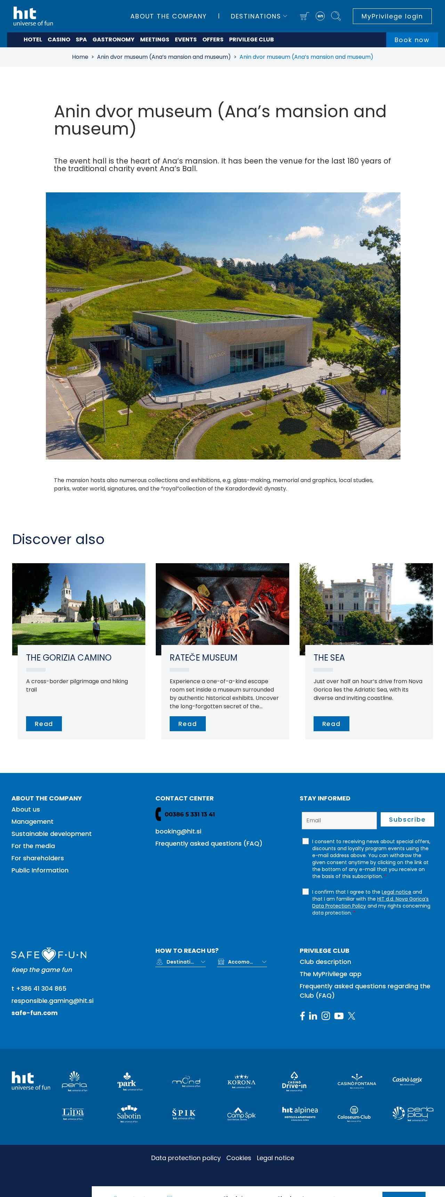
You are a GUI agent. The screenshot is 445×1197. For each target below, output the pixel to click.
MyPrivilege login (392, 16)
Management (32, 821)
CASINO (59, 39)
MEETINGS (154, 39)
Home (80, 57)
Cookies (238, 1158)
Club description (325, 961)
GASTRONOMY (113, 39)
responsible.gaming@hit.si (52, 1000)
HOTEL (33, 39)
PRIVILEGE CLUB (251, 39)
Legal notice (275, 1158)
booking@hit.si (178, 831)
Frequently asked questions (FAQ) (208, 843)
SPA (81, 39)
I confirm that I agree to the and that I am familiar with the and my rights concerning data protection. (371, 902)
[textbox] (180, 962)
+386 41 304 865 (41, 988)
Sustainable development (51, 833)
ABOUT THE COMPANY (168, 16)
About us (25, 809)
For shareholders (37, 858)
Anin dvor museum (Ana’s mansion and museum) (164, 57)
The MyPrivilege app (331, 973)
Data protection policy (186, 1158)
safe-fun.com (34, 1012)
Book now (412, 39)
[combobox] (186, 962)
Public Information (39, 870)
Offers (213, 39)
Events (186, 39)
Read (44, 723)
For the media (33, 845)
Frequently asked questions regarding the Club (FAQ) (365, 991)
